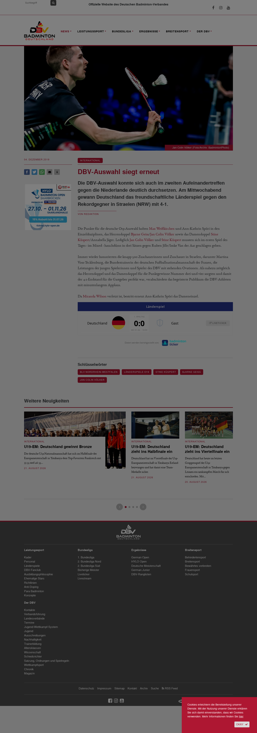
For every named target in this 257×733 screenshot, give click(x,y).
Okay (239, 724)
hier (241, 716)
